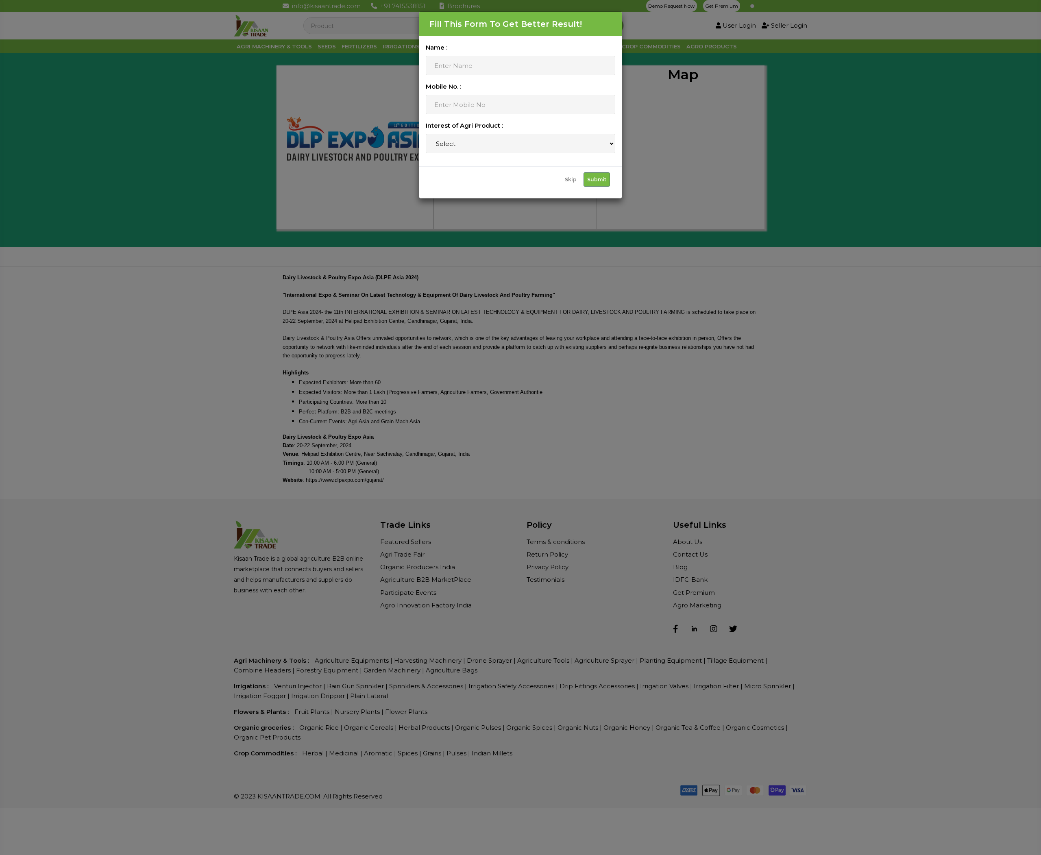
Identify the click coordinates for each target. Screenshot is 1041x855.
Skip (571, 179)
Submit (596, 179)
